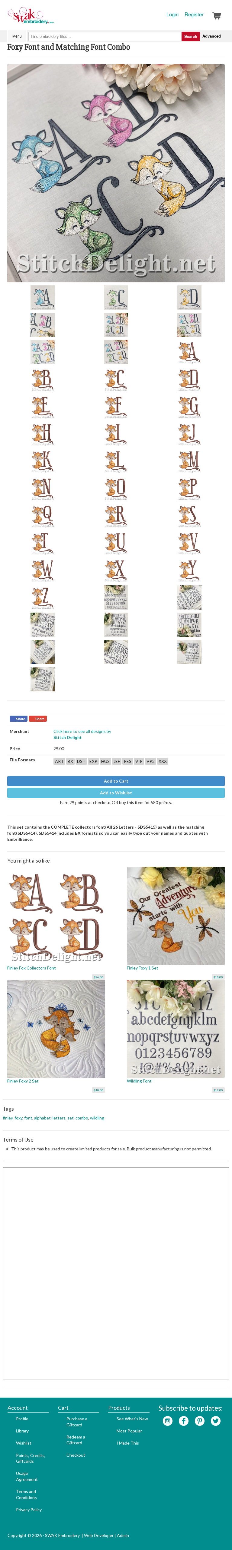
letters (59, 1117)
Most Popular (129, 1430)
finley (8, 1117)
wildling (97, 1117)
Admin (123, 1535)
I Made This (128, 1442)
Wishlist (23, 1442)
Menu (17, 35)
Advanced (211, 36)
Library (22, 1430)
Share (20, 719)
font (28, 1117)
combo (82, 1117)
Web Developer (99, 1535)
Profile (22, 1418)
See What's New (132, 1418)
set (70, 1117)
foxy (18, 1117)
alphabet (42, 1117)
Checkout (75, 1455)
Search (190, 36)
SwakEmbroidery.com (52, 18)
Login (172, 14)
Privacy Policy (29, 1509)
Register (194, 14)
